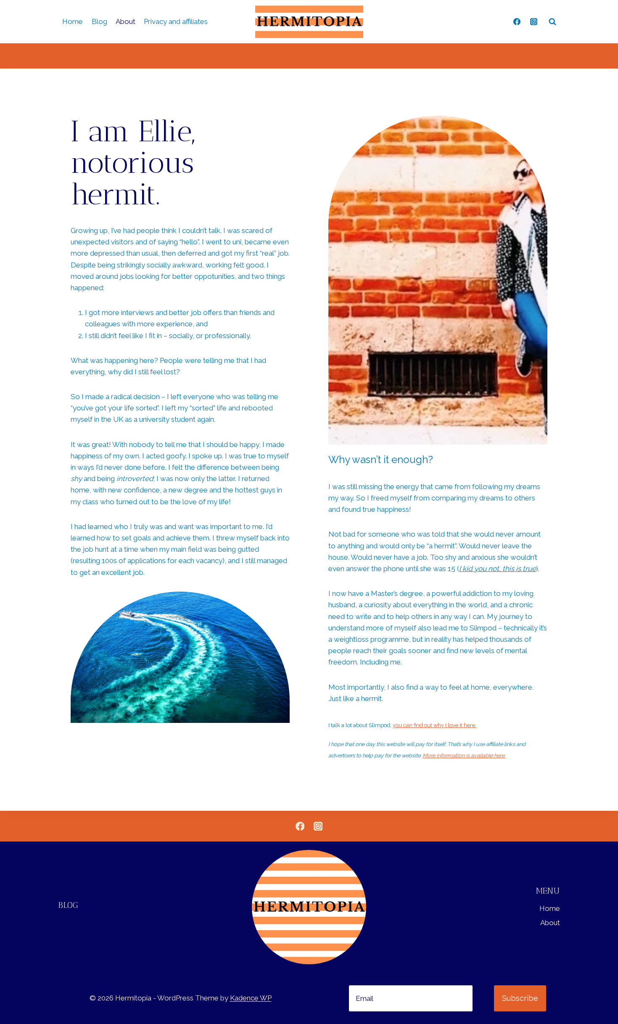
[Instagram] (533, 22)
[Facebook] (517, 22)
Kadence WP (251, 998)
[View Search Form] (552, 21)
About (125, 21)
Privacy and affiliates (176, 21)
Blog (99, 21)
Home (72, 21)
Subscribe (520, 998)
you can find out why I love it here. (434, 725)
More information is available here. (464, 755)
